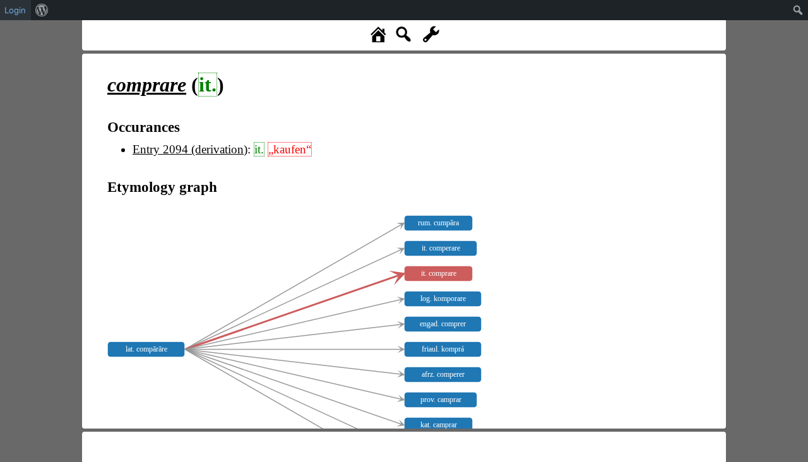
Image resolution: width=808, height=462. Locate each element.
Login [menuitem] (15, 10)
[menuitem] (42, 10)
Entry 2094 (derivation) (190, 149)
